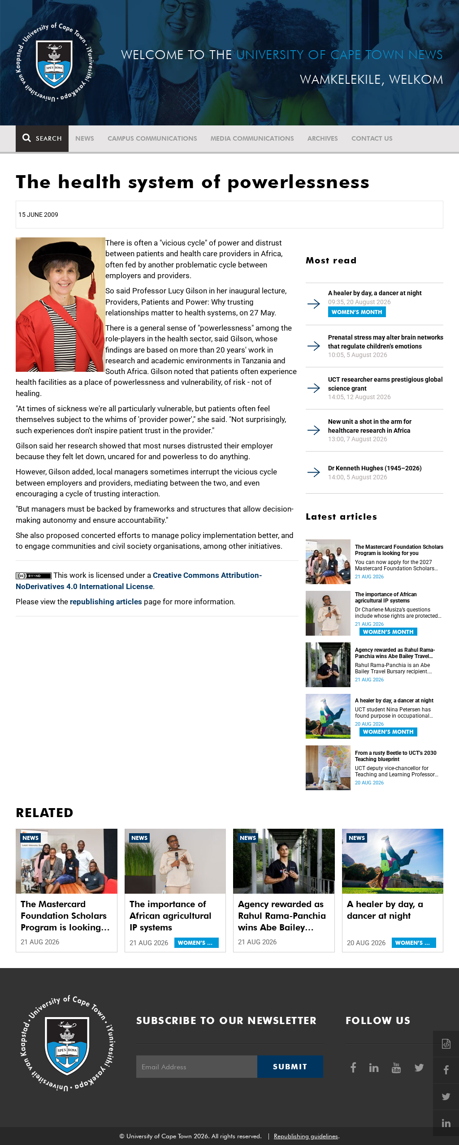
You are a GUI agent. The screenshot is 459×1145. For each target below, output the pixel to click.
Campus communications (152, 138)
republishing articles (106, 601)
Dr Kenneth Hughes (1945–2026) (375, 468)
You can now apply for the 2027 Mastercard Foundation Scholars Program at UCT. (394, 565)
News (84, 138)
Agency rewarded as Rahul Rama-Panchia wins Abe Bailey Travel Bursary (395, 653)
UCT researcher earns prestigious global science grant (385, 384)
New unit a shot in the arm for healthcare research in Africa (369, 426)
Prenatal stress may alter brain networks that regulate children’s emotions (385, 342)
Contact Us (372, 138)
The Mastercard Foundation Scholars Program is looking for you (399, 550)
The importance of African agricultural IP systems (386, 597)
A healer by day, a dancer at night (375, 293)
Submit (290, 1066)
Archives (322, 138)
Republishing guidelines (306, 1136)
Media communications (252, 138)
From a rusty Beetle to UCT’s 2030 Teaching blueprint (396, 756)
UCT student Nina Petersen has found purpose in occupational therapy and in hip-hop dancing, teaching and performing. (393, 712)
